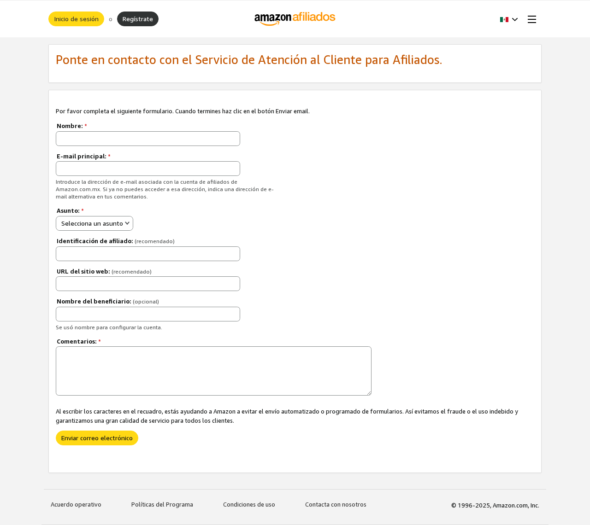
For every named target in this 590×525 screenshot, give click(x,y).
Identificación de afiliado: (116, 241)
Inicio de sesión (76, 19)
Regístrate (138, 19)
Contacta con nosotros (335, 504)
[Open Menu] (530, 19)
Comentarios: (79, 341)
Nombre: (72, 125)
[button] (509, 18)
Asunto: (70, 210)
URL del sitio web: (104, 271)
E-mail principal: (84, 156)
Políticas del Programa (162, 504)
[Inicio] (295, 19)
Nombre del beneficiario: (108, 301)
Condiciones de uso (249, 504)
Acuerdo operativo (76, 504)
